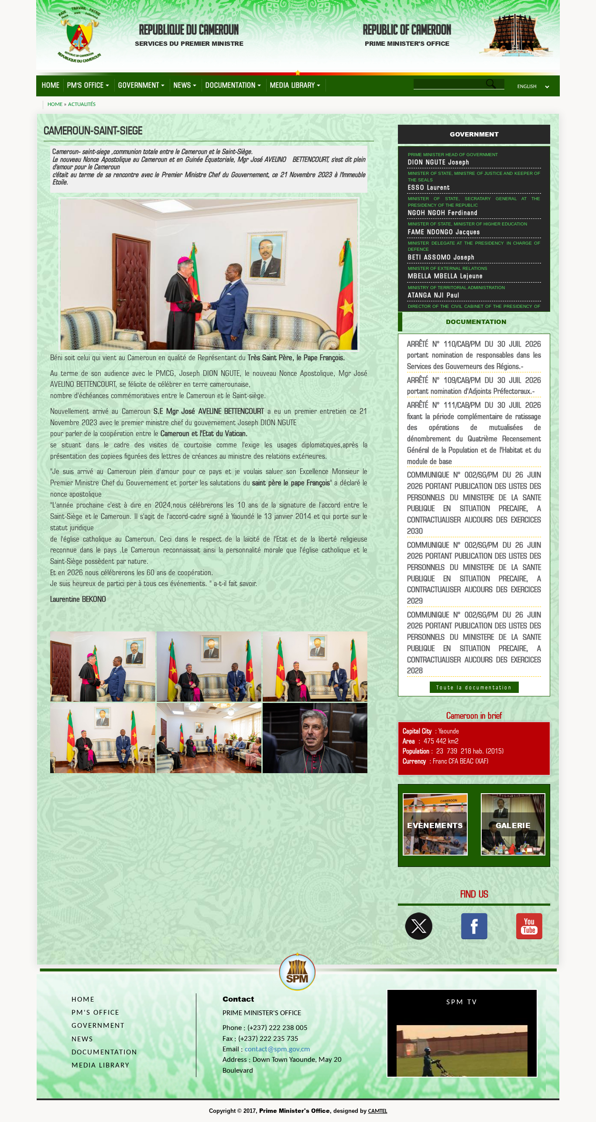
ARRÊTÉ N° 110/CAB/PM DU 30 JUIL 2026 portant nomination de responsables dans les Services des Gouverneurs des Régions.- (474, 355)
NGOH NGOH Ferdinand (443, 213)
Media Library (292, 85)
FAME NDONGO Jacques (444, 232)
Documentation (231, 85)
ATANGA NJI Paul (434, 295)
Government (138, 85)
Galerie (513, 825)
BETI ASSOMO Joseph (441, 257)
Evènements (435, 825)
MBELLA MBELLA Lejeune (445, 276)
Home (51, 85)
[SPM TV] (529, 925)
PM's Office (85, 85)
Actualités (82, 104)
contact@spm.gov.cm (277, 1049)
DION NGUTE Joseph (439, 162)
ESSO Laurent (429, 187)
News (182, 85)
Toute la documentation (474, 687)
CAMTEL (377, 1111)
